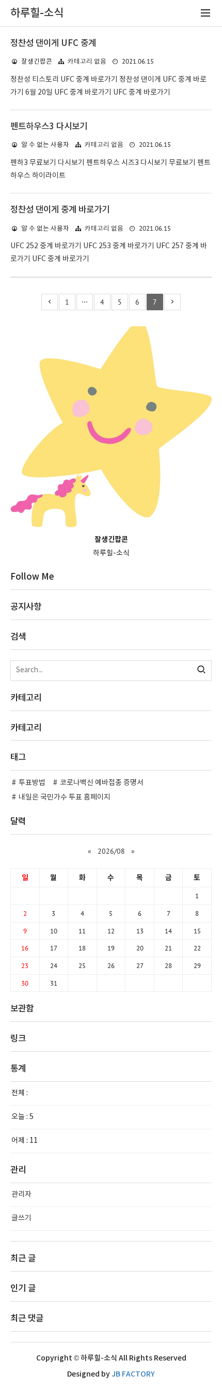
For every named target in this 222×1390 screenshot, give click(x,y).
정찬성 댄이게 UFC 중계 (53, 43)
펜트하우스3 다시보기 (48, 127)
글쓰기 (21, 1218)
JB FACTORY (133, 1374)
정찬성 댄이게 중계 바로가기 (59, 210)
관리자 (21, 1194)
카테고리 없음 (87, 62)
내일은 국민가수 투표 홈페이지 (64, 797)
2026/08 (111, 851)
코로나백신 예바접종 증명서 (102, 783)
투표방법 (32, 783)
